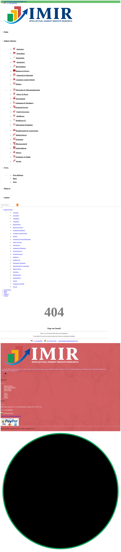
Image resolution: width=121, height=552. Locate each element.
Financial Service (17, 251)
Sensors (15, 281)
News (15, 182)
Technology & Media (23, 157)
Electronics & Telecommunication (22, 239)
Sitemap (6, 397)
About (5, 393)
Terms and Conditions (9, 387)
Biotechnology (17, 224)
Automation (16, 218)
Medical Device (17, 269)
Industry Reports (10, 41)
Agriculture (16, 215)
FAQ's (5, 396)
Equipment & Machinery (19, 248)
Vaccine (18, 161)
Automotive (16, 221)
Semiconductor (17, 278)
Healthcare (16, 257)
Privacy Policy (8, 389)
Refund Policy (7, 390)
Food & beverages (18, 254)
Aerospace (16, 212)
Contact (7, 197)
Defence (18, 84)
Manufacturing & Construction (27, 131)
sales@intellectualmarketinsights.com (15, 1)
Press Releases (18, 175)
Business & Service (18, 227)
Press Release (7, 290)
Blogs (5, 291)
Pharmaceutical (17, 275)
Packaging (15, 272)
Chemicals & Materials (19, 230)
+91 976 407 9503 (51, 341)
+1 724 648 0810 (38, 341)
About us (7, 188)
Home (6, 32)
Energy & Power (17, 242)
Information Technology (24, 125)
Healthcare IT (16, 260)
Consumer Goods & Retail (25, 80)
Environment (16, 245)
